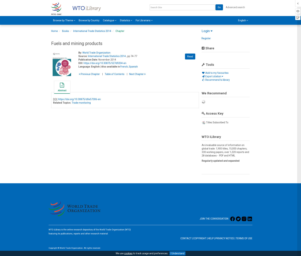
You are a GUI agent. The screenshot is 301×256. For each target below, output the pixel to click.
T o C (114, 74)
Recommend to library (217, 79)
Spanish (133, 66)
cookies (128, 253)
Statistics (125, 20)
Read (190, 56)
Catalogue (109, 20)
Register (206, 38)
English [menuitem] (242, 20)
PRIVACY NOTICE (224, 238)
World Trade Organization (96, 52)
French (124, 66)
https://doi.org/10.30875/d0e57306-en (79, 99)
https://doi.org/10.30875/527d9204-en (105, 63)
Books (65, 31)
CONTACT (186, 238)
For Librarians (143, 20)
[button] (62, 88)
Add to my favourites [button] (217, 72)
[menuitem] (64, 20)
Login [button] (206, 31)
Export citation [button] (213, 76)
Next (136, 74)
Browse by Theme (63, 20)
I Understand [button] (177, 253)
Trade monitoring (81, 102)
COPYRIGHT (199, 238)
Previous (90, 74)
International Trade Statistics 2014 (92, 31)
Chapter (119, 31)
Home (54, 31)
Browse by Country (89, 20)
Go (219, 7)
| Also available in (110, 66)
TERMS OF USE (244, 238)
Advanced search (235, 7)
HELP (211, 238)
